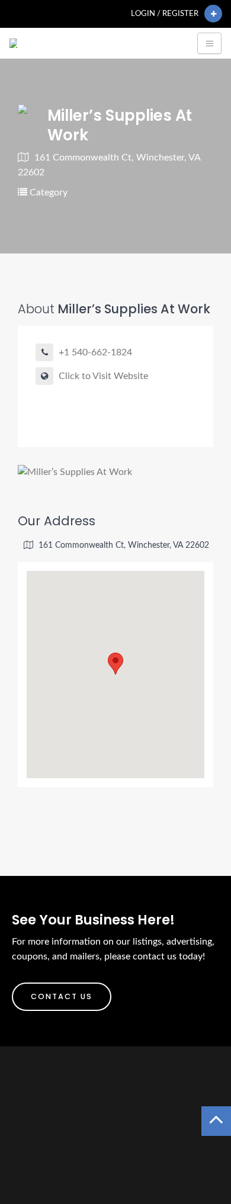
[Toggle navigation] (209, 43)
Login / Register (164, 13)
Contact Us (61, 996)
